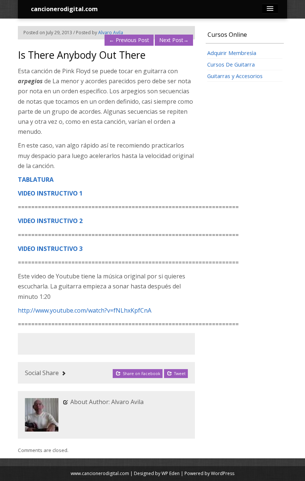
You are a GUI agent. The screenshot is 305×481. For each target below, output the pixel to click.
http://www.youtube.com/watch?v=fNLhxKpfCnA (84, 310)
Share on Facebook (141, 373)
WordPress (222, 473)
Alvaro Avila (110, 32)
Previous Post (129, 39)
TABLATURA (36, 179)
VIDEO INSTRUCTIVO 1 (50, 193)
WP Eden (170, 473)
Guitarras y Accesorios (235, 76)
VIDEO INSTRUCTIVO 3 (50, 249)
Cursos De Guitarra (231, 64)
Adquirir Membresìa (231, 53)
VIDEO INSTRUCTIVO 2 (50, 221)
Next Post (174, 39)
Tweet (179, 373)
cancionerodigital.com (64, 9)
